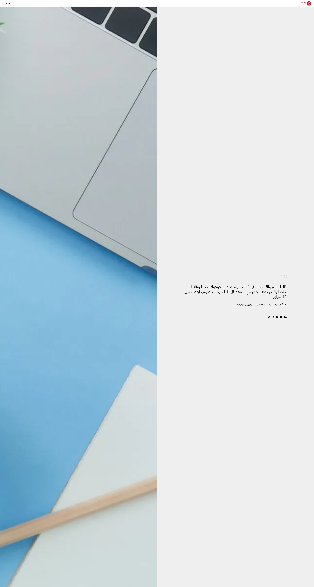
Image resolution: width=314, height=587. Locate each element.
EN (9, 3)
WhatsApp (269, 317)
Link (285, 317)
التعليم (285, 277)
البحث (6, 3)
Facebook (277, 317)
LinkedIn (273, 317)
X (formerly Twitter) (281, 317)
